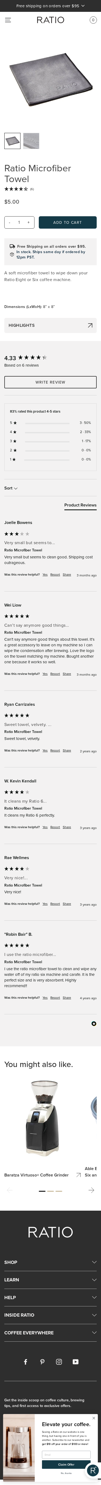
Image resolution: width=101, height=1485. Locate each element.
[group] (50, 358)
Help (10, 1297)
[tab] (80, 506)
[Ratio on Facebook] (26, 1361)
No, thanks (66, 1473)
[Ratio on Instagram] (59, 1361)
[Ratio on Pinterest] (42, 1361)
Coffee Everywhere (29, 1332)
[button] (9, 1191)
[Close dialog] (94, 1418)
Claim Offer (66, 1464)
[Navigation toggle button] (8, 20)
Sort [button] (8, 488)
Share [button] (67, 574)
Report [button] (55, 574)
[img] (50, 189)
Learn (11, 1279)
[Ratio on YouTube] (76, 1361)
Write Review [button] (51, 382)
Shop (10, 1262)
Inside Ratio (19, 1315)
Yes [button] (45, 574)
